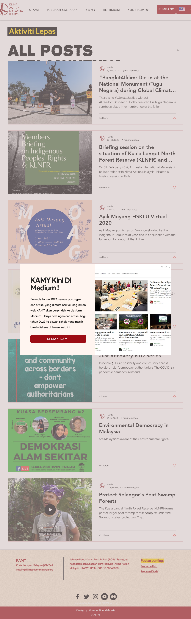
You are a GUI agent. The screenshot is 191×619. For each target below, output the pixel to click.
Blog (74, 305)
